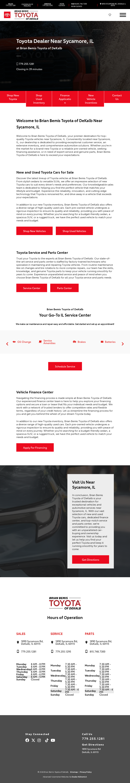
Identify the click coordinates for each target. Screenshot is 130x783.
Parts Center (64, 288)
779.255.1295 (47, 4)
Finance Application (65, 98)
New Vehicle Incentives (91, 98)
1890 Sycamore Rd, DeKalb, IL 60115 (113, 4)
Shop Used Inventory (39, 98)
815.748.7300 (79, 4)
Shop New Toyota (13, 97)
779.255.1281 (11, 4)
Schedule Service (65, 366)
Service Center (31, 288)
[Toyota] (7, 15)
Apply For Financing (35, 447)
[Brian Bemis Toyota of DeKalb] (26, 15)
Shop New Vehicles (34, 231)
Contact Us (117, 97)
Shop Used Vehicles (74, 231)
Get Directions (90, 559)
